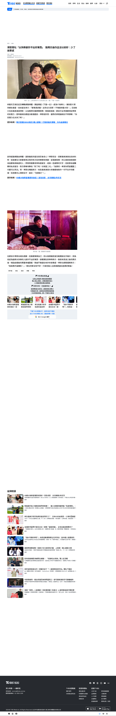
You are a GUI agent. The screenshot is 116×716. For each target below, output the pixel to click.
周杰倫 (10, 271)
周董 (28, 271)
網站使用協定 (82, 696)
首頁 (69, 3)
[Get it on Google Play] (104, 709)
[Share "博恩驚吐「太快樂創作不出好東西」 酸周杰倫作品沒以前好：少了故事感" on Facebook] (16, 714)
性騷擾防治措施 (83, 694)
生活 (78, 3)
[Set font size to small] (100, 714)
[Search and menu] (107, 3)
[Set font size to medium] (103, 714)
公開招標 (103, 694)
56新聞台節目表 (70, 694)
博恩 (33, 271)
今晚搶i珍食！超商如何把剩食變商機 (42, 291)
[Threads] (97, 683)
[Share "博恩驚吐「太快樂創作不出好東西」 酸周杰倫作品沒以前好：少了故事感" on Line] (9, 714)
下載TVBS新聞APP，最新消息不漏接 (42, 311)
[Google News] (108, 683)
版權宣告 (81, 699)
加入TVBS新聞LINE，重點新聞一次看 (42, 314)
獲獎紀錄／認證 (105, 701)
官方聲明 (103, 699)
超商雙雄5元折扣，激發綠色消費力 (42, 289)
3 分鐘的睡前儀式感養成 (42, 283)
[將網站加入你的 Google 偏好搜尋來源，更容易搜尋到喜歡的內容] (42, 317)
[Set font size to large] (107, 714)
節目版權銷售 (105, 691)
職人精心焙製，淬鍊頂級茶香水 (42, 281)
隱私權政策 (82, 691)
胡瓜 (16, 271)
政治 (82, 3)
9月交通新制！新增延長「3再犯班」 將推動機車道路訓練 (29, 9)
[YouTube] (105, 683)
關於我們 (68, 691)
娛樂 (87, 3)
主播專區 (93, 699)
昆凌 (22, 271)
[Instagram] (101, 683)
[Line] (94, 683)
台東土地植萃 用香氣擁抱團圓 (42, 279)
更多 (101, 3)
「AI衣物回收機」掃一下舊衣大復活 (42, 293)
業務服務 (103, 696)
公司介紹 (93, 691)
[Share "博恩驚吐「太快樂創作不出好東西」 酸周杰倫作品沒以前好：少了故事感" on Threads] (13, 714)
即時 (74, 3)
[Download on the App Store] (92, 709)
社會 (95, 3)
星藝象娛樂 (94, 701)
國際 (91, 3)
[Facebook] (90, 683)
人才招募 (93, 696)
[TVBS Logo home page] (14, 3)
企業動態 (93, 694)
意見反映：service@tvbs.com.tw (15, 691)
